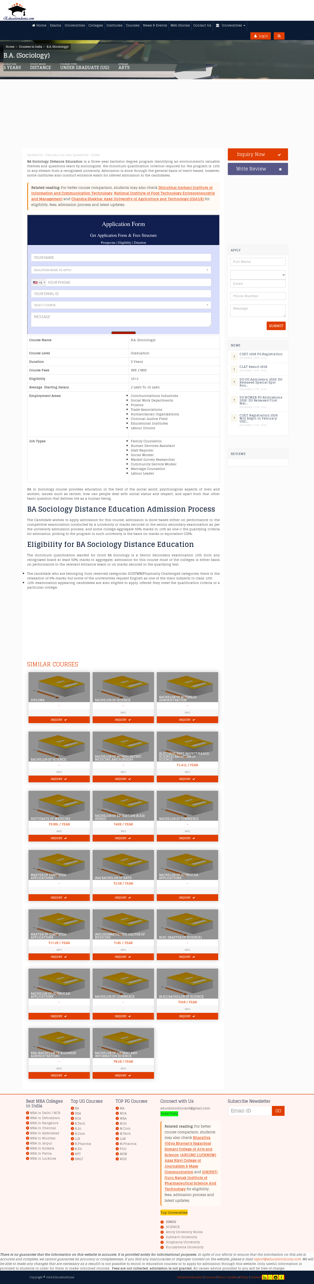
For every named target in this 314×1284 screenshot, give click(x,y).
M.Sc (123, 1123)
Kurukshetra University (184, 1247)
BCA (78, 1118)
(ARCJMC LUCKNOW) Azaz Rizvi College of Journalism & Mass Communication (190, 1163)
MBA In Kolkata (42, 1148)
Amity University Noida (184, 1232)
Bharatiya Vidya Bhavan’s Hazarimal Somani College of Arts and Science (188, 1146)
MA (122, 1108)
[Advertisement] (164, 116)
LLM (123, 1138)
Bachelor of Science (113, 700)
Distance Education (190, 1277)
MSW (123, 1154)
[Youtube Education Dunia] (275, 1277)
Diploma (38, 700)
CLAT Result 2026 (253, 366)
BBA (78, 1113)
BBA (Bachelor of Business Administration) (53, 1054)
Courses (210, 1277)
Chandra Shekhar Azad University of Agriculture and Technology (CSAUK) (137, 199)
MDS (123, 1159)
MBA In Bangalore (44, 1123)
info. (59, 772)
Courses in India (30, 46)
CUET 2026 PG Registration (261, 354)
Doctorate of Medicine (51, 818)
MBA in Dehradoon (45, 1118)
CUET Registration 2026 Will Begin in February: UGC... (259, 418)
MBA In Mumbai (43, 1138)
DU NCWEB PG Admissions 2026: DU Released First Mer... (261, 400)
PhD (123, 1149)
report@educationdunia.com (277, 1259)
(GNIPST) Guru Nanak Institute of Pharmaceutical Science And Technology (191, 1180)
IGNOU (171, 1222)
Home (10, 46)
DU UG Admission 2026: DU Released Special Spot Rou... (261, 382)
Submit (276, 326)
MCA (123, 1113)
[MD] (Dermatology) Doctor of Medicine (120, 936)
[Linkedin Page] (265, 1277)
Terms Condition (228, 1277)
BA (77, 1108)
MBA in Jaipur (41, 1143)
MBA (123, 1118)
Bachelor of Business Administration (178, 699)
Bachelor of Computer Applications (178, 876)
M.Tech (125, 1133)
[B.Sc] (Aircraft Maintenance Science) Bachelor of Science (184, 756)
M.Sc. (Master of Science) (180, 937)
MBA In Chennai (43, 1128)
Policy (244, 1277)
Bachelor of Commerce (179, 818)
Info (123, 831)
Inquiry (57, 719)
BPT (78, 1154)
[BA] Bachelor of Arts (113, 878)
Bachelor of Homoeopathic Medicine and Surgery (118, 758)
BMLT (79, 1159)
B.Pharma (83, 1143)
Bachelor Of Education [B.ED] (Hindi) (120, 817)
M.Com (125, 1128)
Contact (256, 1277)
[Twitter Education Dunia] (270, 1277)
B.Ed (78, 1149)
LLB (77, 1138)
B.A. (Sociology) (58, 46)
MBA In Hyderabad (44, 1133)
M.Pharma (128, 1143)
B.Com (80, 1133)
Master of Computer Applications (48, 876)
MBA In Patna (41, 1153)
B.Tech (80, 1123)
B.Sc (78, 1128)
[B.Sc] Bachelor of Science (181, 996)
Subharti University (181, 1237)
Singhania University (183, 1242)
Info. (123, 712)
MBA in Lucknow (43, 1158)
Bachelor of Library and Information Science (116, 1054)
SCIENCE (173, 1227)
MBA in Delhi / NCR (45, 1113)
